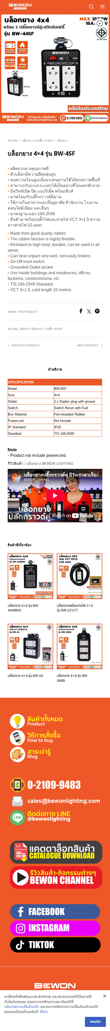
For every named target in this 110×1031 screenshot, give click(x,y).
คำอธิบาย (55, 369)
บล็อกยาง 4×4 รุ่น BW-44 (25, 676)
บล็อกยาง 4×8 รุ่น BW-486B (72, 678)
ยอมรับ (95, 1021)
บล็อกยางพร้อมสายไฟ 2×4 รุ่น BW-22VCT (75, 608)
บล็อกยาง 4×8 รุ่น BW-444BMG (23, 608)
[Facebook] (82, 312)
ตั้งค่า (44, 1012)
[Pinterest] (98, 312)
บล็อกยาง (62, 140)
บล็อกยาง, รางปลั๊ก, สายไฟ (37, 140)
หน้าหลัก (13, 140)
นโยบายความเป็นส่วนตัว (21, 1006)
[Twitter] (91, 312)
